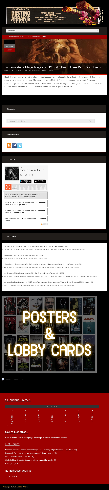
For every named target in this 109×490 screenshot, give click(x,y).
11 (25, 417)
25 (25, 421)
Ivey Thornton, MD (10, 273)
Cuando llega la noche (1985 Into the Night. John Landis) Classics (36, 246)
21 (65, 419)
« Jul (6, 426)
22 (79, 419)
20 (52, 419)
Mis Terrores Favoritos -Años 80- (17, 456)
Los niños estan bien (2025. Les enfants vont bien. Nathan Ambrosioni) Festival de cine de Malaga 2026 (48, 282)
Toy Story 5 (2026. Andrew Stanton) (22, 255)
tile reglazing (8, 246)
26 (39, 421)
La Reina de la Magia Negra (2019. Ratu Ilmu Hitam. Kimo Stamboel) (52, 67)
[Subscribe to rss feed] (9, 145)
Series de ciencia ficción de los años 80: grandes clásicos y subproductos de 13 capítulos (44, 264)
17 (12, 419)
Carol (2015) (10, 463)
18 (25, 419)
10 (12, 417)
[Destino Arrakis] (55, 23)
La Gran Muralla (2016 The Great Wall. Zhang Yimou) (37, 273)
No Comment (48, 70)
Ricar (8, 70)
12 (39, 417)
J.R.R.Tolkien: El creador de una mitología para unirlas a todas (29, 460)
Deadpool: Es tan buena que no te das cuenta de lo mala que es (29, 453)
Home (22, 36)
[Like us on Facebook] (14, 145)
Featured (37, 70)
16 (92, 417)
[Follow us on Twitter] (19, 145)
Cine (32, 70)
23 (92, 419)
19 (39, 419)
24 (12, 421)
